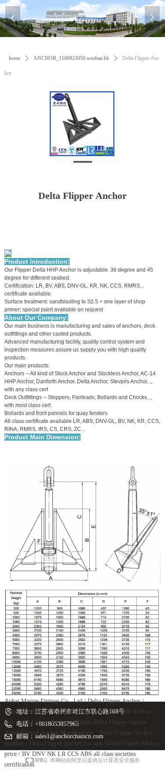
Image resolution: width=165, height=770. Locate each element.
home (14, 58)
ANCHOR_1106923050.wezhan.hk (71, 58)
